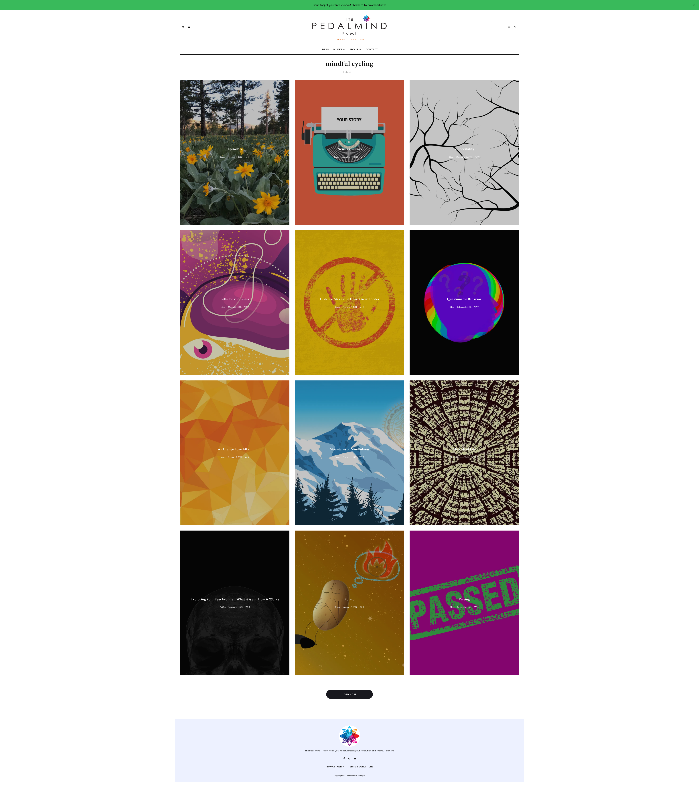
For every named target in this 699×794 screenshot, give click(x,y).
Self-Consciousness (235, 299)
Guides (337, 49)
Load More (350, 694)
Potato (349, 599)
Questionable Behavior (464, 299)
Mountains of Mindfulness (349, 449)
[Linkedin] (355, 758)
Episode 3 (235, 149)
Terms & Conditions (360, 766)
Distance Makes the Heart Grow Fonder (349, 299)
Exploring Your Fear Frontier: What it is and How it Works (235, 599)
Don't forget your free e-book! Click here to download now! (349, 5)
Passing (464, 599)
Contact (372, 49)
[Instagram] (183, 27)
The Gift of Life (464, 449)
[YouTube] (189, 27)
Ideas (325, 49)
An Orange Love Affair (235, 449)
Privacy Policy (335, 766)
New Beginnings (349, 149)
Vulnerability (464, 149)
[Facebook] (344, 758)
